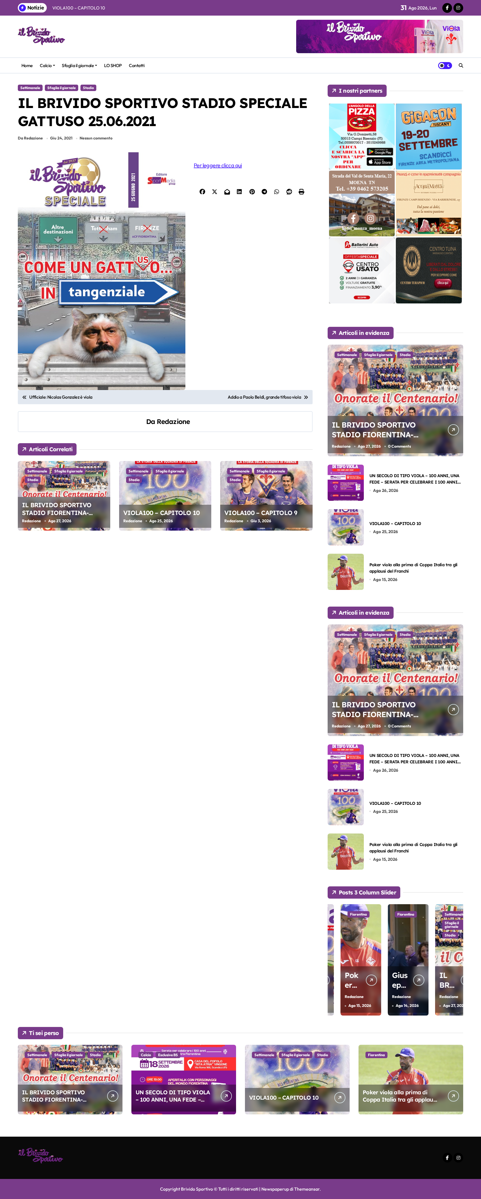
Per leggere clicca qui (218, 165)
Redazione (173, 421)
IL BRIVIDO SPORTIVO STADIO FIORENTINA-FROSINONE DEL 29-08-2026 (63, 513)
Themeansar (307, 1189)
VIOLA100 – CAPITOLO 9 (260, 513)
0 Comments (399, 446)
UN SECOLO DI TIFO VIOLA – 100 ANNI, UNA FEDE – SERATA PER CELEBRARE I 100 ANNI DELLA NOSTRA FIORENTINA (414, 482)
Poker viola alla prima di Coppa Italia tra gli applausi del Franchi (400, 1099)
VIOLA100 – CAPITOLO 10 (161, 513)
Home (27, 65)
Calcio (45, 65)
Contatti (136, 65)
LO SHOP (113, 65)
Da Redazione (30, 138)
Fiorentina (345, 914)
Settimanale (30, 87)
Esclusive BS (168, 1055)
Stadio (88, 87)
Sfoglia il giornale (78, 65)
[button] (457, 959)
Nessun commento (96, 138)
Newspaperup (275, 1189)
